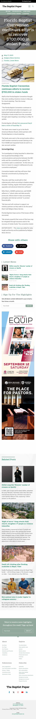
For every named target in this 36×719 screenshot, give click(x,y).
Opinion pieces (22, 651)
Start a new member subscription (23, 673)
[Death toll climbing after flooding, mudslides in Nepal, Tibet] (5, 287)
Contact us (4, 654)
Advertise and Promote (7, 651)
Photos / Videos (6, 670)
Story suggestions (6, 666)
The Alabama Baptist (6, 1)
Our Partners (5, 649)
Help (14, 709)
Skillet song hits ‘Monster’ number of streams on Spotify (20, 267)
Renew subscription (23, 668)
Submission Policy (6, 674)
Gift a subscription (23, 670)
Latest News (26, 11)
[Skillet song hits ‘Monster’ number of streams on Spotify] (5, 268)
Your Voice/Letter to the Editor (9, 668)
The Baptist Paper (26, 1)
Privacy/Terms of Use (7, 709)
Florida (6, 60)
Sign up (29, 305)
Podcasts (21, 656)
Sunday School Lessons (14, 13)
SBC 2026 (8, 11)
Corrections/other (6, 672)
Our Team (4, 647)
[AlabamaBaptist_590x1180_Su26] (18, 344)
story (18, 228)
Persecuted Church (23, 654)
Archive (20, 649)
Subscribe (21, 666)
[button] (33, 6)
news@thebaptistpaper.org (18, 714)
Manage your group (23, 677)
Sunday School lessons (24, 653)
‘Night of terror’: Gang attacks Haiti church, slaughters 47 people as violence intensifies (20, 276)
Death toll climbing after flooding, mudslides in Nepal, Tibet (19, 286)
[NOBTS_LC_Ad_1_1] (18, 408)
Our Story (4, 645)
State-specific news (23, 647)
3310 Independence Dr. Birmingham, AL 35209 (18, 704)
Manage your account (24, 679)
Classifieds (25, 13)
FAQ (18, 709)
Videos (20, 658)
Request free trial (23, 681)
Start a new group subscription (26, 675)
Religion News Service (12, 58)
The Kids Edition (16, 11)
